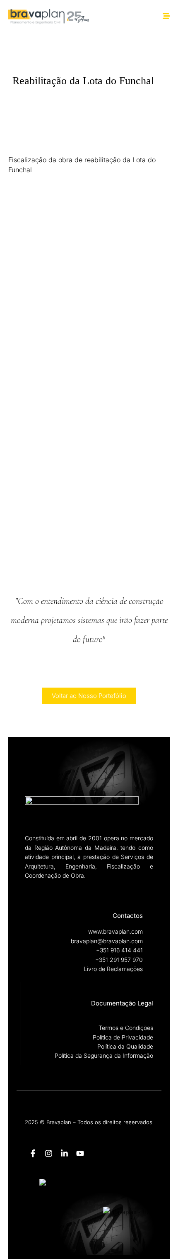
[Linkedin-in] (64, 1153)
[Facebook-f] (33, 1153)
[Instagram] (48, 1153)
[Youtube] (80, 1153)
